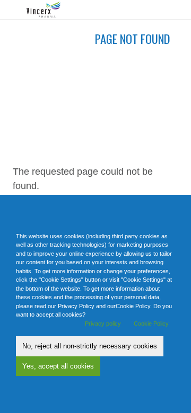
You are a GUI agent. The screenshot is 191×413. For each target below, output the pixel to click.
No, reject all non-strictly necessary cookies (89, 346)
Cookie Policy (151, 323)
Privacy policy (103, 323)
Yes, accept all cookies (58, 366)
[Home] (47, 9)
